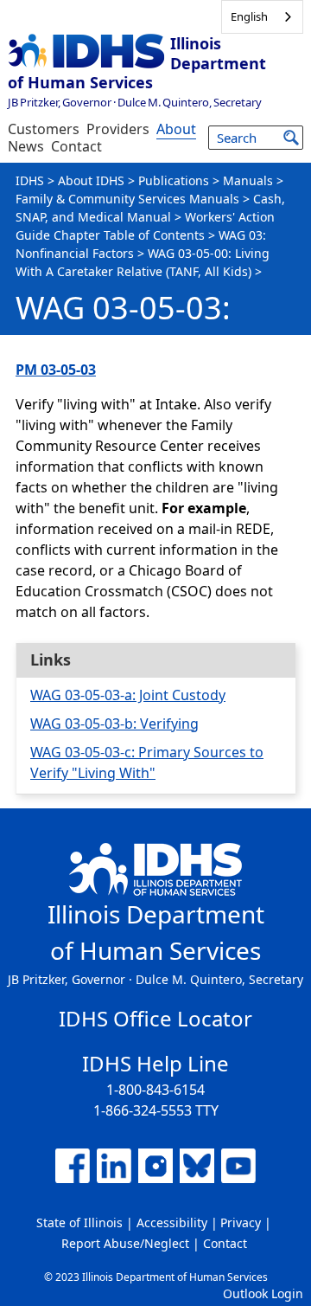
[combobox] (262, 17)
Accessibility (171, 1222)
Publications (173, 180)
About (176, 128)
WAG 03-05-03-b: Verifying (114, 723)
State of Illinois (79, 1222)
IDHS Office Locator (155, 1018)
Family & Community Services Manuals (127, 198)
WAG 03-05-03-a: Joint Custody (127, 694)
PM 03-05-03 (56, 369)
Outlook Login (263, 1293)
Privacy (240, 1222)
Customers (43, 128)
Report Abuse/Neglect (125, 1243)
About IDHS (91, 180)
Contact (76, 146)
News (26, 146)
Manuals (248, 180)
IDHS (30, 180)
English (249, 16)
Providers (117, 128)
